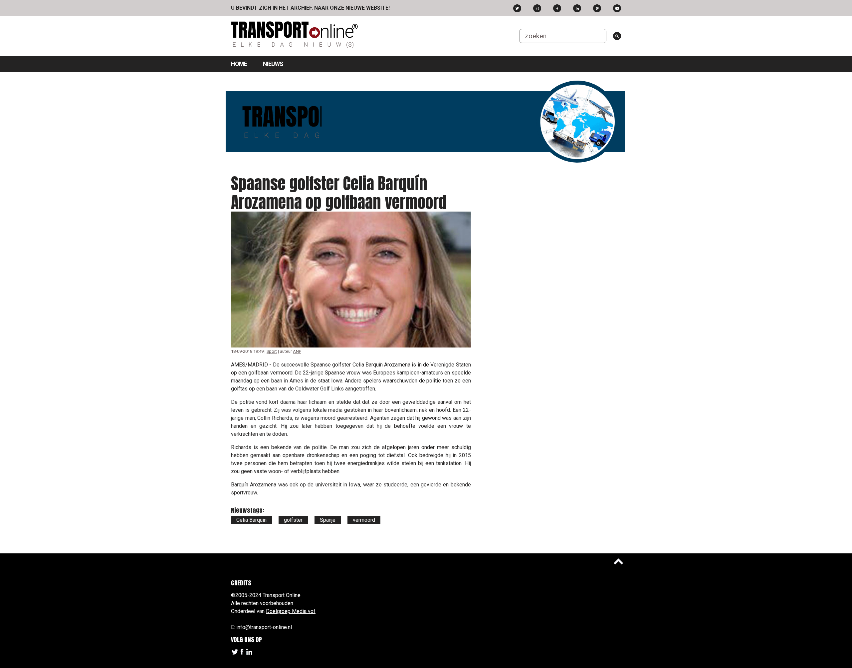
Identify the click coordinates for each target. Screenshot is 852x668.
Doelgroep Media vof (291, 611)
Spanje (327, 520)
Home (239, 63)
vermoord (364, 520)
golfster (293, 520)
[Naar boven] (618, 561)
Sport (272, 351)
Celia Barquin (251, 520)
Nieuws (273, 63)
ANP (297, 351)
